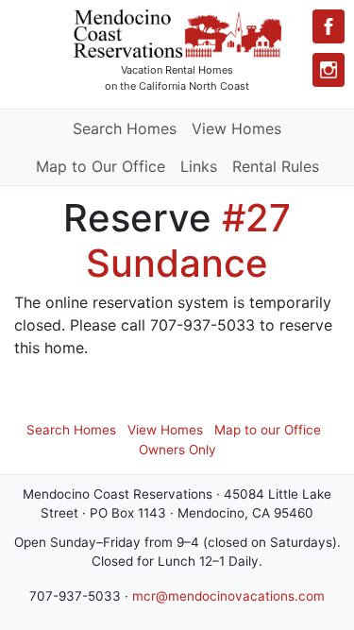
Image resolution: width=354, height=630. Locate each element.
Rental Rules (275, 166)
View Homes (236, 128)
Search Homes (125, 128)
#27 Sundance (188, 240)
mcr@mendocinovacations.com (228, 596)
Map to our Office (267, 429)
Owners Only (177, 449)
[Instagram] (328, 70)
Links (198, 166)
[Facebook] (328, 26)
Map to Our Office (100, 166)
